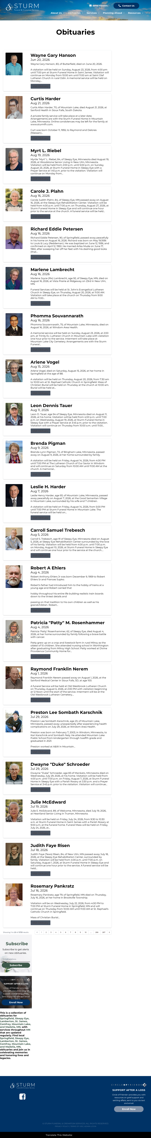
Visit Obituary (40, 86)
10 (85, 932)
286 (96, 932)
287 (103, 932)
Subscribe (16, 965)
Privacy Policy (62, 1126)
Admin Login (90, 1126)
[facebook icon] (22, 1096)
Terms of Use (76, 1126)
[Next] (109, 932)
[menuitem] (57, 13)
